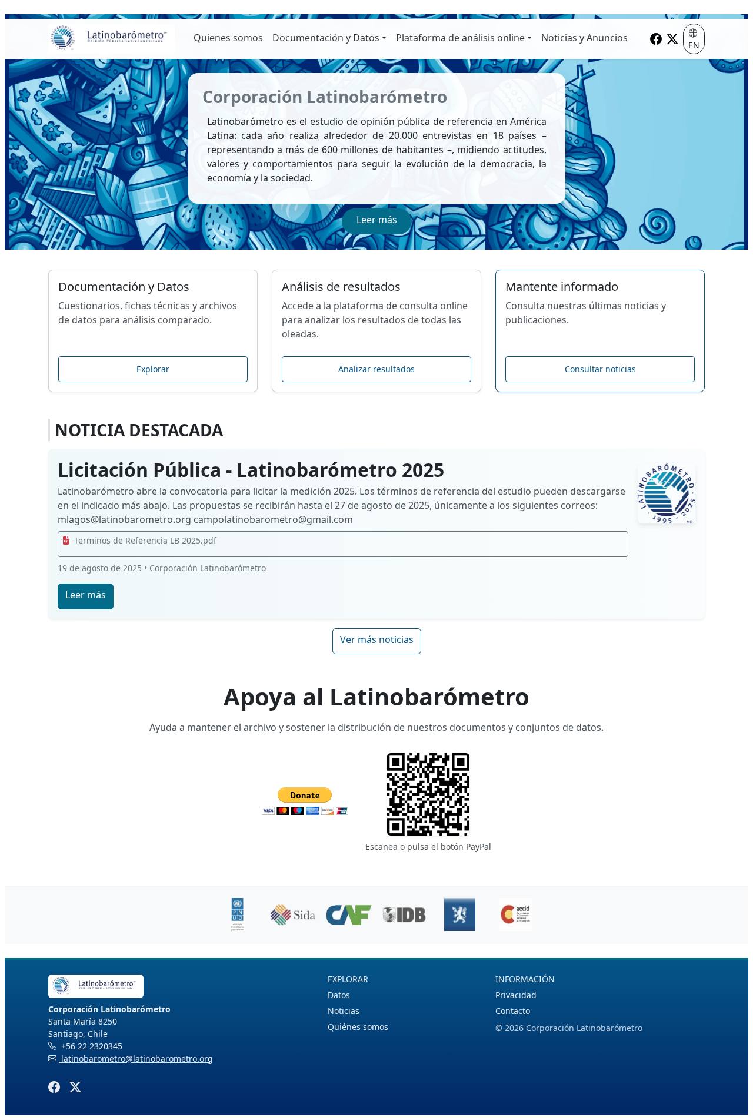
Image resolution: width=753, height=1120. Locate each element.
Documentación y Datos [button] (325, 37)
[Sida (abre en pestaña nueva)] (293, 915)
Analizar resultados (376, 369)
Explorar (152, 369)
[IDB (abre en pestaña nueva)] (404, 915)
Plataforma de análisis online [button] (460, 37)
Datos (339, 994)
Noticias (343, 1010)
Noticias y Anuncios (584, 37)
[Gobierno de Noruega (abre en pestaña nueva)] (459, 914)
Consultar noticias (600, 369)
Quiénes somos (358, 1026)
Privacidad (516, 994)
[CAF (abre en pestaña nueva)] (349, 915)
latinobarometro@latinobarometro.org (136, 1058)
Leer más (376, 219)
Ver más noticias (377, 639)
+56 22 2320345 (90, 1046)
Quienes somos (228, 37)
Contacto (512, 1010)
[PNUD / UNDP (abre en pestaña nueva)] (238, 914)
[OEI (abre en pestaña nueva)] (515, 914)
